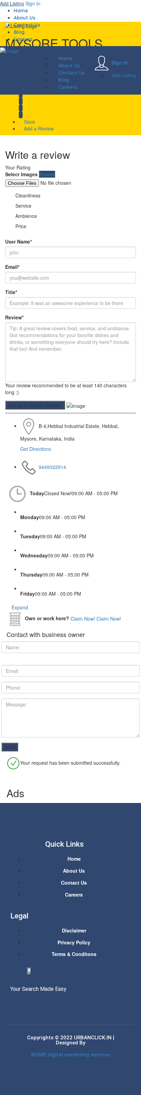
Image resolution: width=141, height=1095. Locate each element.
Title (11, 292)
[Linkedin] (28, 1003)
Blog (19, 32)
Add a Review (38, 128)
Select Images (21, 174)
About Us (24, 18)
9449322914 (52, 466)
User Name (18, 241)
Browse (47, 174)
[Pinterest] (53, 1003)
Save (29, 121)
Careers (23, 39)
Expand (19, 607)
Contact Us (27, 25)
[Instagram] (40, 1003)
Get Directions (35, 448)
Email (12, 266)
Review (14, 317)
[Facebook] (15, 1003)
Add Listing (12, 3)
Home (21, 11)
